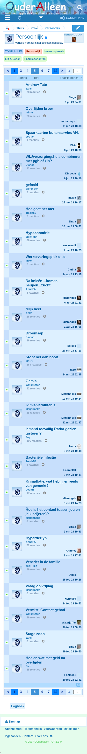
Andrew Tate (36, 85)
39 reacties (33, 569)
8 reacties (33, 292)
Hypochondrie (38, 233)
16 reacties (33, 340)
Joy (28, 437)
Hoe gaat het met (40, 209)
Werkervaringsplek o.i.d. (46, 257)
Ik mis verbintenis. (41, 405)
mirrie (29, 112)
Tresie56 (31, 212)
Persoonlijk (33, 51)
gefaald (32, 185)
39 (55, 71)
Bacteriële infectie (41, 457)
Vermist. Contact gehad (45, 610)
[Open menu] (7, 18)
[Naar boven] (51, 736)
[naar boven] (78, 685)
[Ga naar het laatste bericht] (43, 91)
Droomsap (34, 333)
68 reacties (33, 240)
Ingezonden (13, 736)
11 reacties (33, 412)
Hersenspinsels (54, 51)
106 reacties (34, 440)
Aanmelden (75, 18)
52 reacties (33, 545)
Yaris (29, 88)
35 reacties (33, 669)
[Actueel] (19, 18)
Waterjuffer (33, 384)
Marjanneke (33, 409)
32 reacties (33, 388)
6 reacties (33, 521)
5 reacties (33, 264)
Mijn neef (33, 309)
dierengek (32, 188)
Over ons (41, 736)
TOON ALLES (13, 51)
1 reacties (33, 139)
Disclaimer (71, 729)
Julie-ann (31, 236)
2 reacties (33, 216)
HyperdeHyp (36, 538)
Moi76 (29, 361)
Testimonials (33, 729)
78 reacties (33, 91)
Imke (29, 260)
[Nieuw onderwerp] (78, 28)
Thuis (20, 28)
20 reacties (33, 116)
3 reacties (33, 192)
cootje (30, 136)
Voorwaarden (53, 729)
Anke (29, 312)
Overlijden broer (39, 109)
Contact (27, 736)
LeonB (30, 489)
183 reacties (34, 364)
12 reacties (33, 168)
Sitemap (14, 721)
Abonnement (13, 729)
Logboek (17, 706)
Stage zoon (35, 634)
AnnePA (31, 289)
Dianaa (30, 164)
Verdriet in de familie (43, 562)
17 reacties (33, 493)
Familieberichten (35, 58)
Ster (28, 666)
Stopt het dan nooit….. (45, 357)
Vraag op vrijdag (39, 586)
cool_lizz (31, 565)
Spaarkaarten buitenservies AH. (52, 133)
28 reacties (33, 316)
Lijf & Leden (13, 58)
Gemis (31, 381)
